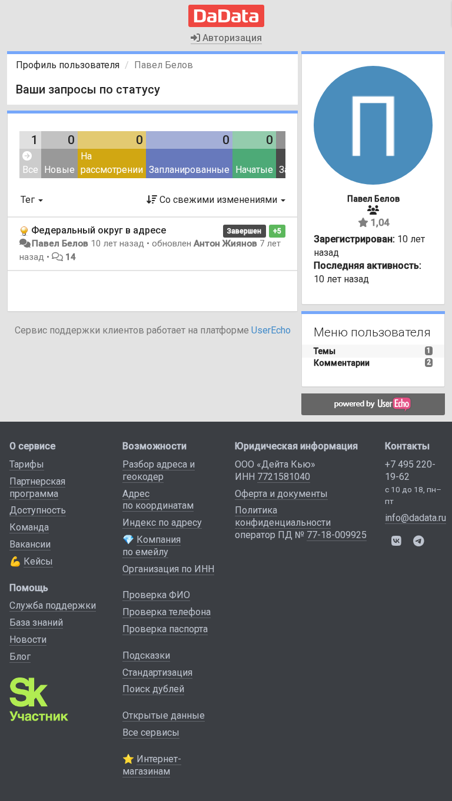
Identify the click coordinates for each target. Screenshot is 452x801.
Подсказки (146, 655)
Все (30, 169)
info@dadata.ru (415, 517)
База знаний (36, 622)
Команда (29, 527)
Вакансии (30, 544)
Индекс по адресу (162, 522)
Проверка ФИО (156, 594)
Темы (324, 351)
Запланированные (189, 169)
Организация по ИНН (168, 569)
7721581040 (283, 476)
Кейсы (38, 561)
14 (70, 257)
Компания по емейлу (151, 546)
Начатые (254, 169)
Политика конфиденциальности (283, 516)
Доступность (37, 510)
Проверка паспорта (165, 629)
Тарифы (26, 464)
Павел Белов (60, 243)
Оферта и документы (281, 493)
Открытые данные (163, 715)
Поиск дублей (153, 689)
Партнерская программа (37, 487)
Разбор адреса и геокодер (158, 470)
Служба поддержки (52, 605)
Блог (20, 656)
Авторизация (231, 38)
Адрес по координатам (158, 500)
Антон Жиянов (225, 243)
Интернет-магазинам (151, 765)
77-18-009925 (337, 534)
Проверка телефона (166, 612)
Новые (59, 169)
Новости (27, 639)
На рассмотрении (112, 163)
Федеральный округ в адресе (98, 230)
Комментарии (342, 363)
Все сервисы (151, 732)
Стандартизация (157, 672)
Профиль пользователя (67, 65)
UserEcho (271, 330)
